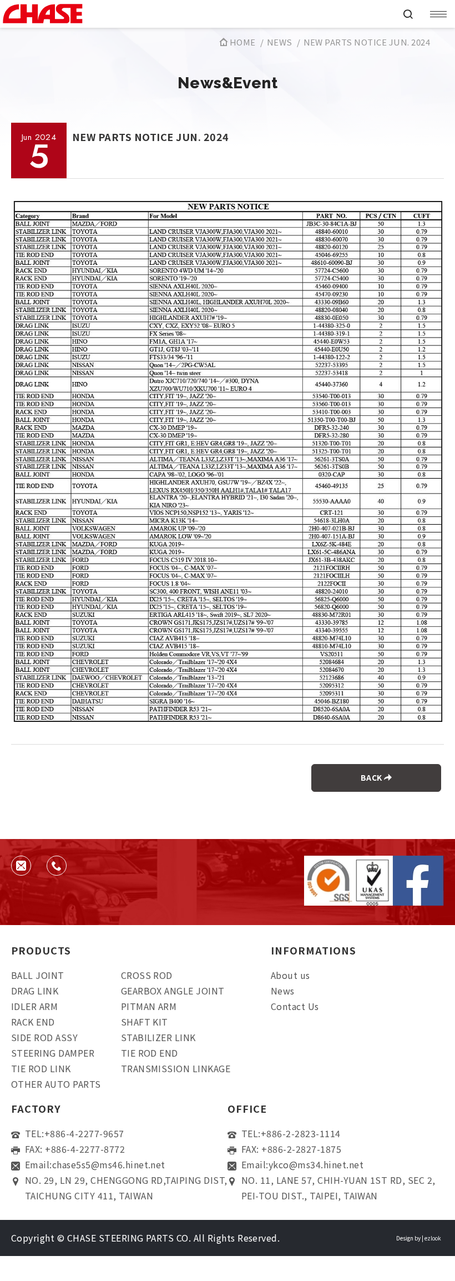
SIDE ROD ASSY (44, 1037)
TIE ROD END (149, 1052)
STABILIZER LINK (158, 1037)
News (283, 990)
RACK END (33, 1021)
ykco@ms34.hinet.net (316, 1164)
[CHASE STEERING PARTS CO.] (197, 14)
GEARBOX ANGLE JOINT (173, 990)
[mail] (21, 866)
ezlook (432, 1238)
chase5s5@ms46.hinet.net (108, 1164)
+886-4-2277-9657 (84, 1133)
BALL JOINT (37, 975)
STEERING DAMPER (52, 1052)
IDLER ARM (34, 1006)
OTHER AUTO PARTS (56, 1084)
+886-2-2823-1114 (301, 1133)
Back (372, 777)
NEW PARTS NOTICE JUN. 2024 (367, 42)
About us (290, 975)
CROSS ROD (147, 975)
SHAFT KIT (144, 1021)
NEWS (279, 42)
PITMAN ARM (149, 1006)
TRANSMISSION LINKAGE (176, 1068)
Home (241, 42)
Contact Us (295, 1006)
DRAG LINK (34, 990)
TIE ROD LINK (41, 1068)
